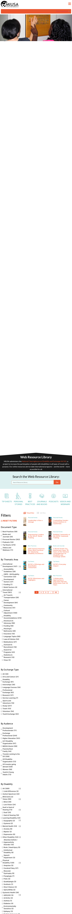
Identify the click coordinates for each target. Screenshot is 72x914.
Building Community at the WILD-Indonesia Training (61, 536)
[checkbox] (11, 531)
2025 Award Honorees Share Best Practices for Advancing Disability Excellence (36, 551)
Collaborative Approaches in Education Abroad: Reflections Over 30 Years (60, 581)
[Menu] (69, 3)
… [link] (50, 592)
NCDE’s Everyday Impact (59, 565)
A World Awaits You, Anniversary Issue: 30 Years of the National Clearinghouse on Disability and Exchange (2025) (61, 553)
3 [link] (45, 592)
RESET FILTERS (9, 521)
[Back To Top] (67, 908)
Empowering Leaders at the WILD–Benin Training (36, 536)
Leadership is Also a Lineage (35, 521)
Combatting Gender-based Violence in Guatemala (61, 522)
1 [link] (36, 592)
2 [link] (41, 592)
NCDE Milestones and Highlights (36, 579)
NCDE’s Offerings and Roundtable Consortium (36, 565)
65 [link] (56, 592)
